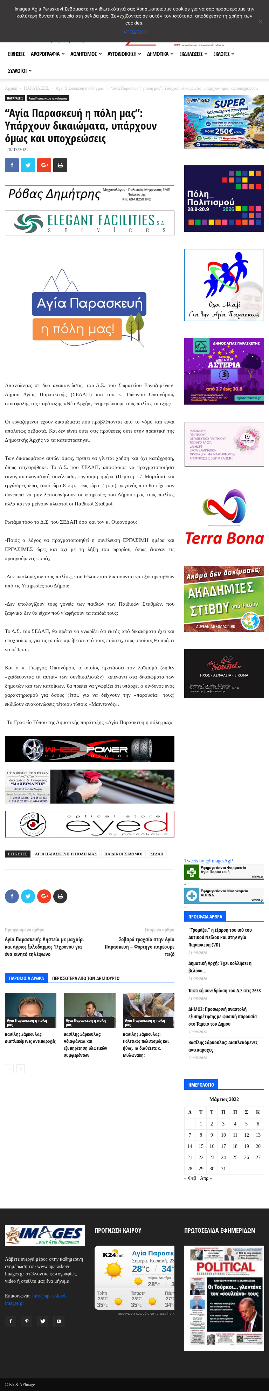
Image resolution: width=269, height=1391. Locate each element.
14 (189, 1146)
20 (258, 1146)
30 (211, 1168)
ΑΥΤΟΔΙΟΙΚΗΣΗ (122, 54)
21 (189, 1157)
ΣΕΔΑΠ (157, 854)
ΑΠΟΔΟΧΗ (134, 32)
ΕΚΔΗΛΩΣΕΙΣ (190, 54)
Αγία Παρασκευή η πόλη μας (80, 88)
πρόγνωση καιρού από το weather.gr (147, 1313)
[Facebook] (10, 1321)
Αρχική (11, 88)
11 (235, 1135)
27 (258, 1157)
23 (211, 1157)
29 (201, 1168)
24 (223, 1157)
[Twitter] (42, 1321)
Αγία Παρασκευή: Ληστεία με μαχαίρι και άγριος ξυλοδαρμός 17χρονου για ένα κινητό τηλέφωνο (44, 946)
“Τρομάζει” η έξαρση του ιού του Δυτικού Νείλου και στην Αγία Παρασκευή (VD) (220, 937)
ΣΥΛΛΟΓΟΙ (17, 71)
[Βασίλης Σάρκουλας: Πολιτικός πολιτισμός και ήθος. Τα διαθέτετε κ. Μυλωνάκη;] (148, 1010)
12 (246, 1135)
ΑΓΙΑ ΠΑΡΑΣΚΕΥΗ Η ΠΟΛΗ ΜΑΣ (66, 854)
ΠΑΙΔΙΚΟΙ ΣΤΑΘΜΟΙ (123, 854)
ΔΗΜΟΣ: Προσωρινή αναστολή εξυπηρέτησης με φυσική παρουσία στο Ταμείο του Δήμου (222, 1016)
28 (189, 1168)
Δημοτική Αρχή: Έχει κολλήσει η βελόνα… (219, 967)
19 (246, 1146)
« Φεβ (190, 1178)
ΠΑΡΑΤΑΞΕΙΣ (36, 88)
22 (201, 1157)
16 (211, 1146)
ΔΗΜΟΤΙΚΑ (157, 54)
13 (258, 1135)
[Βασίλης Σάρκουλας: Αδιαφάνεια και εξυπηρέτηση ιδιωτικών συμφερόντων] (89, 1010)
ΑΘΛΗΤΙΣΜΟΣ (83, 54)
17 (223, 1146)
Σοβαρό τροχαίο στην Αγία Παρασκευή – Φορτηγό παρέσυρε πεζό (139, 946)
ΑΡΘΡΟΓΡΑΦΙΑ (45, 54)
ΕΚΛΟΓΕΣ (221, 54)
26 (246, 1157)
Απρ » (206, 1178)
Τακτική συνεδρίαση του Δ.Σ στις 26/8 (224, 990)
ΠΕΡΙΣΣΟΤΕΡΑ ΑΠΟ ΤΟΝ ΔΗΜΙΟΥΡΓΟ (85, 978)
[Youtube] (58, 1321)
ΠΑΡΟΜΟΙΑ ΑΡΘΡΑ (26, 978)
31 (223, 1168)
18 (235, 1146)
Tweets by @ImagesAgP (208, 860)
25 (235, 1157)
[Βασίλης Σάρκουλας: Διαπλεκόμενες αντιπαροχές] (30, 1010)
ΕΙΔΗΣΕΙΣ (16, 54)
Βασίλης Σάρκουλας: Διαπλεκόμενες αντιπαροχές (222, 1046)
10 (223, 1135)
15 (201, 1146)
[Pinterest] (26, 1321)
